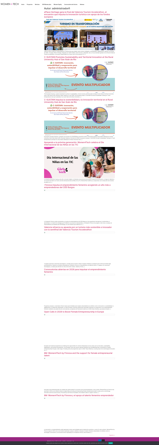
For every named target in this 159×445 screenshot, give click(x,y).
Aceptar (110, 443)
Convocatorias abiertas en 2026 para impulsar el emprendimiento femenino (75, 270)
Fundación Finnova (80, 441)
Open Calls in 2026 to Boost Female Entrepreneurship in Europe (74, 312)
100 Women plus (46, 4)
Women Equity (58, 4)
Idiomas (82, 4)
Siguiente (112, 435)
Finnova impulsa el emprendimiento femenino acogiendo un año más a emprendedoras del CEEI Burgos (77, 186)
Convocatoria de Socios (70, 4)
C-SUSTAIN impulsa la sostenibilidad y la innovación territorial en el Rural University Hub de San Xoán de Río (78, 100)
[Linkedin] (99, 440)
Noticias (37, 4)
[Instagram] (103, 440)
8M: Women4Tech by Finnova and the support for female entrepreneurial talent (78, 354)
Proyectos (29, 4)
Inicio (22, 4)
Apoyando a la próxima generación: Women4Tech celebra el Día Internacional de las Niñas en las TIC (74, 143)
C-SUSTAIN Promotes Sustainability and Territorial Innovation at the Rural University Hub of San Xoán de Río (78, 58)
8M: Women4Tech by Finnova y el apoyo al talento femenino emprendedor (79, 395)
